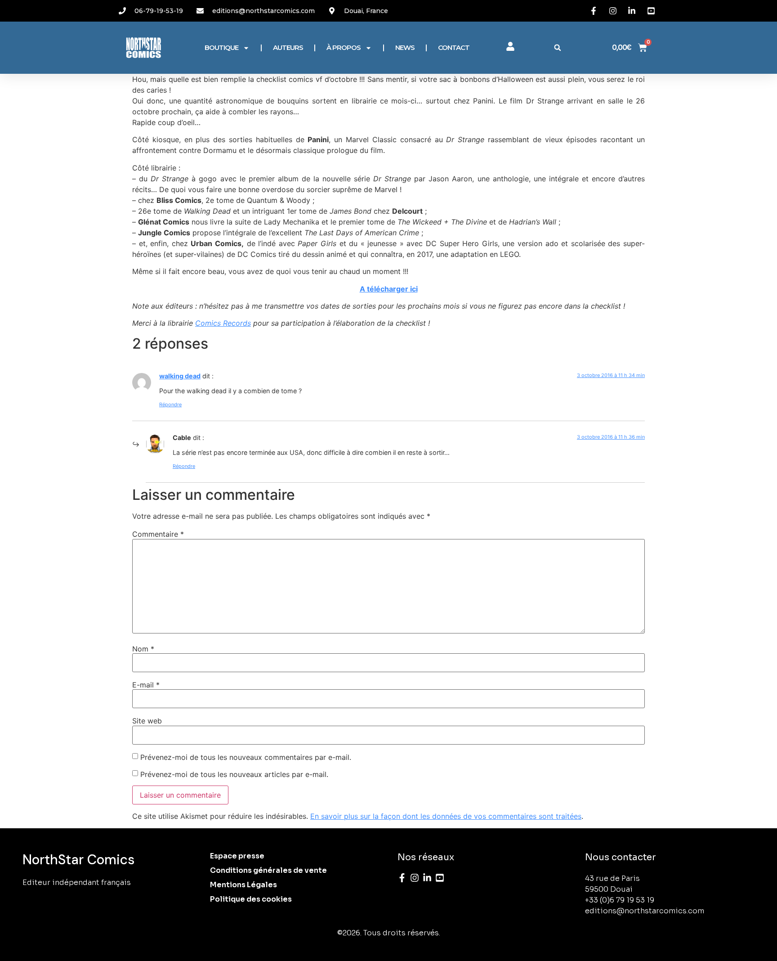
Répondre (170, 404)
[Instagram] (414, 877)
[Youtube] (439, 877)
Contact (453, 47)
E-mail (146, 684)
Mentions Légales (243, 884)
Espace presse (237, 856)
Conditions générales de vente (268, 870)
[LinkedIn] (427, 877)
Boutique (221, 47)
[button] (557, 47)
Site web (147, 720)
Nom (143, 648)
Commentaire (158, 534)
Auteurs (288, 47)
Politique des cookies (251, 899)
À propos (343, 47)
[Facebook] (401, 877)
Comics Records (223, 323)
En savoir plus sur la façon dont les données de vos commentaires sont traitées (445, 816)
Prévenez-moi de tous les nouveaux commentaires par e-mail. (245, 757)
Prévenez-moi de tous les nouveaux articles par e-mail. (234, 774)
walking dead (180, 376)
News (405, 47)
